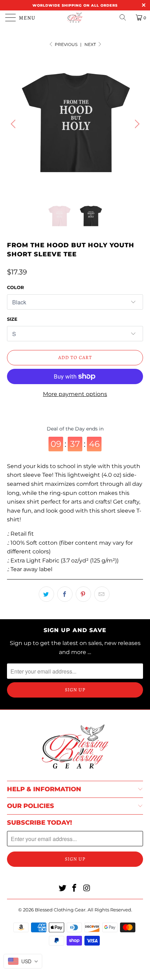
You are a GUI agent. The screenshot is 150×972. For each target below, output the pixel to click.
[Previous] (14, 124)
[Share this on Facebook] (65, 594)
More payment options (75, 394)
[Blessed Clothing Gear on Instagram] (87, 888)
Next (90, 44)
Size (12, 319)
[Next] (135, 124)
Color (15, 287)
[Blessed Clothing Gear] (75, 17)
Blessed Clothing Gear (60, 909)
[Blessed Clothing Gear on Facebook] (74, 888)
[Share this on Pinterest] (83, 594)
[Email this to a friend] (102, 594)
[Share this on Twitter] (46, 594)
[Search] (125, 17)
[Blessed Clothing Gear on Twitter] (62, 888)
